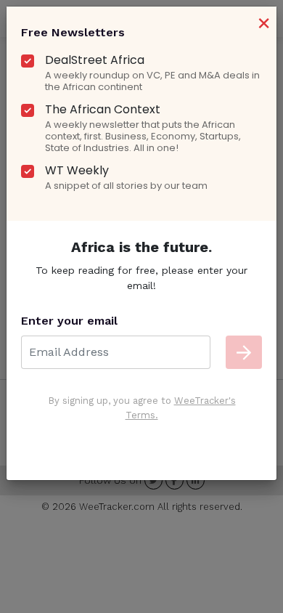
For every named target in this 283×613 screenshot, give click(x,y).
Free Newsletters (73, 32)
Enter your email (69, 321)
